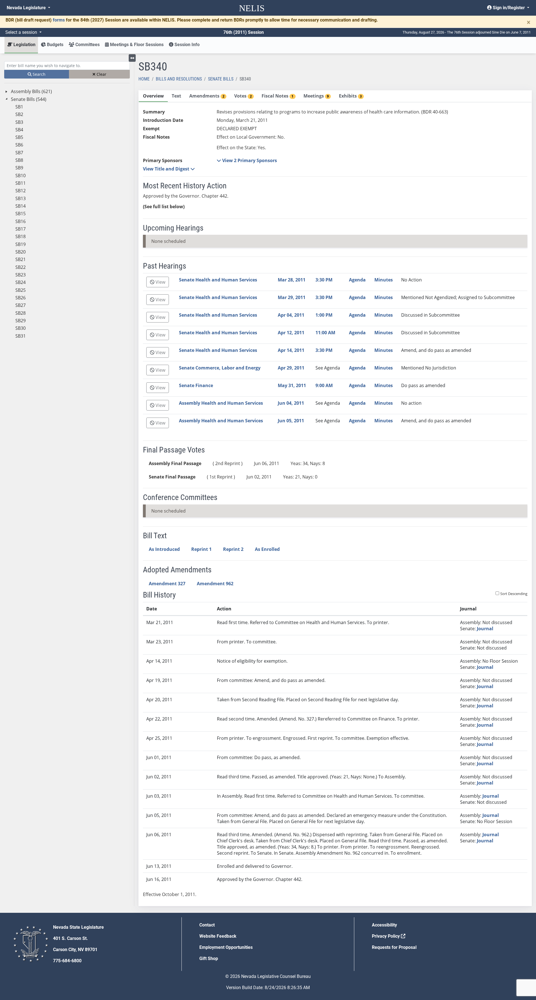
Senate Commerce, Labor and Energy (219, 368)
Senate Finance (196, 385)
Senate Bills (220, 79)
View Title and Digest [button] (166, 169)
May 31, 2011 (292, 385)
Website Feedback (217, 936)
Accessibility (384, 925)
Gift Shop (208, 958)
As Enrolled (267, 549)
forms (59, 20)
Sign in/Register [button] (509, 7)
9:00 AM (324, 385)
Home (144, 79)
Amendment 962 (215, 583)
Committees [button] (87, 44)
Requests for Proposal (394, 947)
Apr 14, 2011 (291, 350)
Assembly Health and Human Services (221, 403)
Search (39, 74)
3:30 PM (323, 280)
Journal (485, 628)
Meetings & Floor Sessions (136, 44)
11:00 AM (325, 333)
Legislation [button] (23, 44)
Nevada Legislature (27, 7)
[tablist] (335, 498)
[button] (247, 160)
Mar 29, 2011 (291, 297)
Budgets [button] (54, 44)
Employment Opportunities (226, 947)
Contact (207, 925)
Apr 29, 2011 (291, 368)
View (159, 282)
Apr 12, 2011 (291, 333)
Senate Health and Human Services (218, 280)
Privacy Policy (386, 936)
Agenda (357, 280)
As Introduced (164, 549)
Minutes (383, 280)
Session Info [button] (186, 44)
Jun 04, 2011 (291, 403)
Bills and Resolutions (179, 79)
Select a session (21, 32)
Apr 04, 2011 (291, 315)
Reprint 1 (201, 549)
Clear (100, 74)
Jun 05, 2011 (291, 421)
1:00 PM (323, 315)
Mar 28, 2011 (291, 280)
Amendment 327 (167, 583)
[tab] (153, 96)
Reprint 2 (233, 549)
